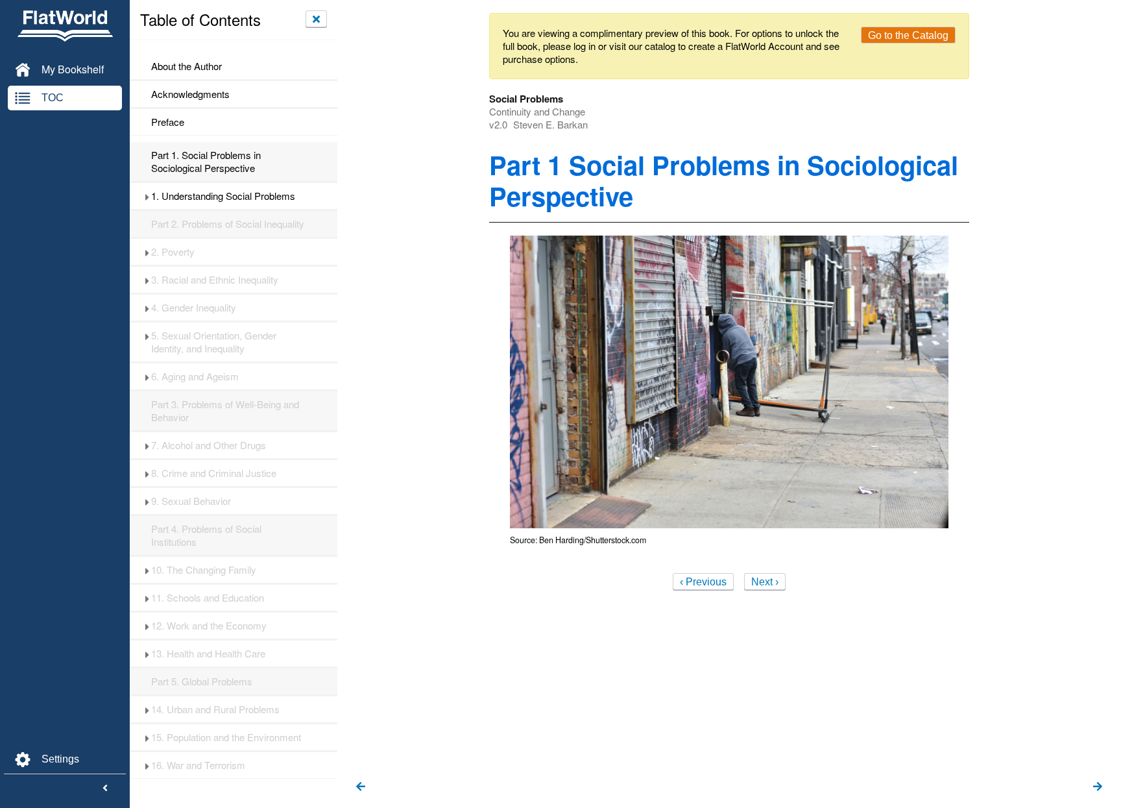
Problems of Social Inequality (227, 223)
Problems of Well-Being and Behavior (225, 411)
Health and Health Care (208, 653)
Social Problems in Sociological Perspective (206, 162)
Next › (764, 581)
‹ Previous (703, 581)
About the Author (186, 66)
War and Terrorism (198, 765)
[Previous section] (361, 787)
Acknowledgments (190, 94)
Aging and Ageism (195, 376)
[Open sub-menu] (147, 196)
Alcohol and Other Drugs (208, 445)
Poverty (173, 251)
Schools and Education (207, 597)
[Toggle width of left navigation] (105, 788)
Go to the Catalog (908, 35)
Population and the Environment (226, 737)
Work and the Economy (209, 625)
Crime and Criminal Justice (213, 473)
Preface (167, 122)
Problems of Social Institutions (206, 535)
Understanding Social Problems (223, 196)
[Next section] (1098, 787)
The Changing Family (203, 569)
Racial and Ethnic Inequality (214, 279)
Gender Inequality (193, 307)
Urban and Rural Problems (215, 709)
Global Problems (201, 681)
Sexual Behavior (191, 501)
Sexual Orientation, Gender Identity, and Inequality (213, 342)
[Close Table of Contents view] (316, 18)
